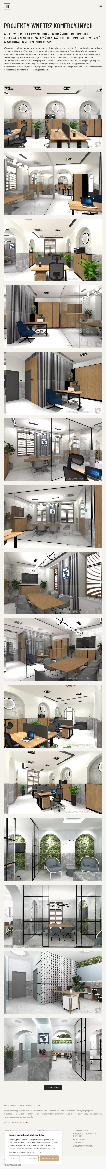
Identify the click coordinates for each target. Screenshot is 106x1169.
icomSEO (27, 1122)
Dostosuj (14, 1158)
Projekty (42, 1130)
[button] (101, 6)
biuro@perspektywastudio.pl (84, 1146)
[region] (33, 1147)
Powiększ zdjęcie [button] (53, 116)
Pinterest (8, 1130)
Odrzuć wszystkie (30, 1158)
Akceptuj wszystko (49, 1158)
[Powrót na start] (7, 6)
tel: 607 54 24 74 (79, 1142)
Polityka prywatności (12, 1165)
